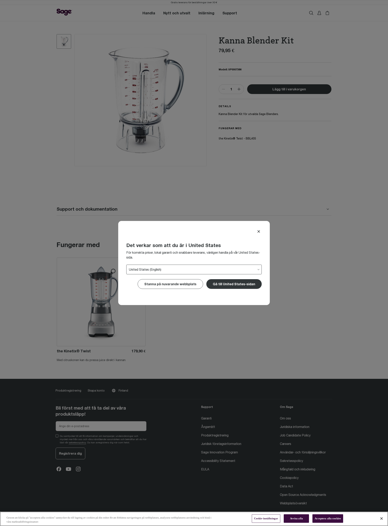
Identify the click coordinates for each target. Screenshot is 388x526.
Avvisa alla (296, 518)
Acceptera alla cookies (328, 518)
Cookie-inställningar (266, 518)
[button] (234, 284)
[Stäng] (381, 518)
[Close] (259, 231)
